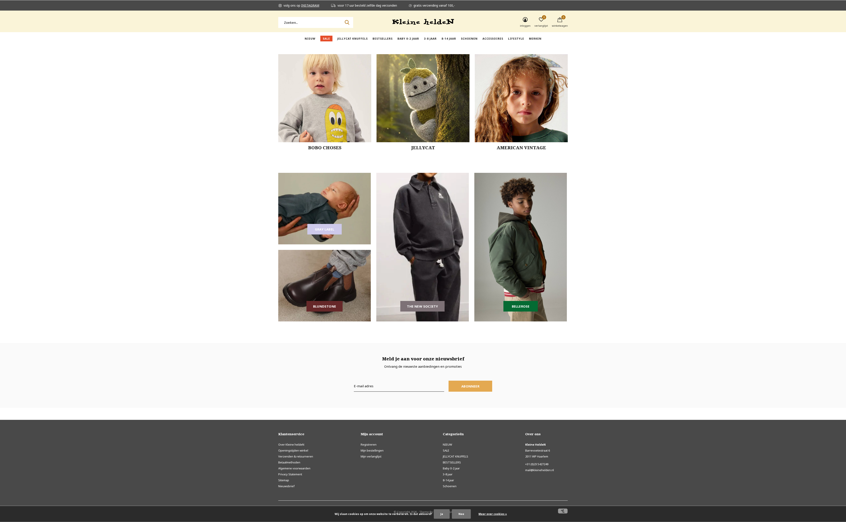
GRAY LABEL (324, 229)
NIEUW (310, 39)
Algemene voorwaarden (294, 468)
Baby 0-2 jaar (408, 39)
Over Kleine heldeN (291, 444)
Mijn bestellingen (372, 450)
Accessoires (492, 39)
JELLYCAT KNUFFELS (352, 39)
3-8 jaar (430, 39)
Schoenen (469, 39)
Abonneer (470, 386)
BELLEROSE (521, 306)
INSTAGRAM (310, 5)
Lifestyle (516, 39)
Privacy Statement (290, 474)
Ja (441, 514)
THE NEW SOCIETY (422, 306)
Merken (535, 39)
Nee (461, 514)
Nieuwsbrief (286, 486)
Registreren (369, 444)
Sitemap (283, 480)
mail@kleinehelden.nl (539, 470)
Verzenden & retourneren (295, 456)
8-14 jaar (449, 39)
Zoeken (347, 22)
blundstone (324, 306)
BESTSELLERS (383, 39)
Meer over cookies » (493, 514)
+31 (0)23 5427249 (536, 464)
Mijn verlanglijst (371, 456)
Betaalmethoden (289, 462)
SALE (326, 39)
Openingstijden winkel (293, 450)
